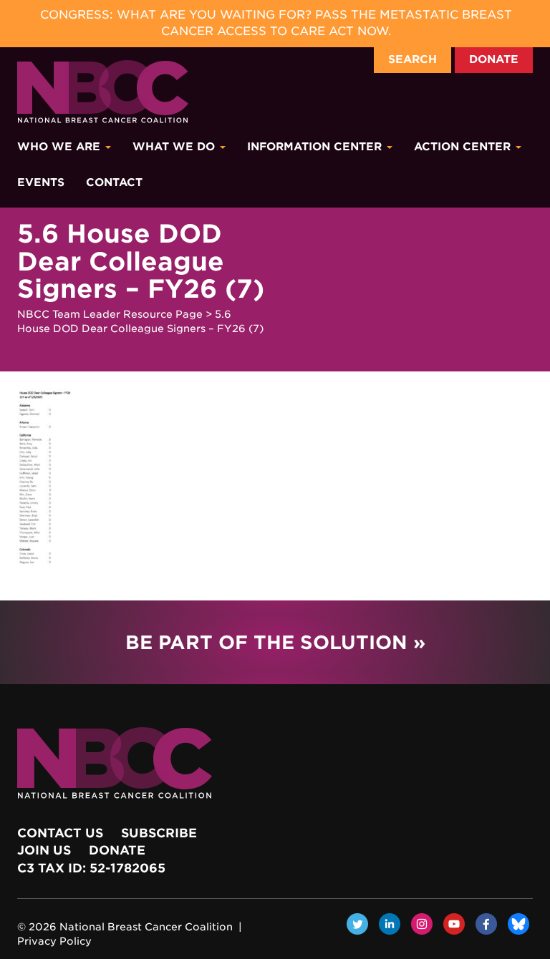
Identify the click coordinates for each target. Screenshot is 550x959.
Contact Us (60, 833)
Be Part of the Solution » (275, 642)
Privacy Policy (54, 941)
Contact (114, 182)
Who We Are (60, 146)
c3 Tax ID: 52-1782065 (91, 868)
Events (40, 182)
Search (412, 59)
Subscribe (159, 833)
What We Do (175, 146)
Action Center (464, 146)
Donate (493, 59)
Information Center (316, 146)
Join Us (44, 850)
